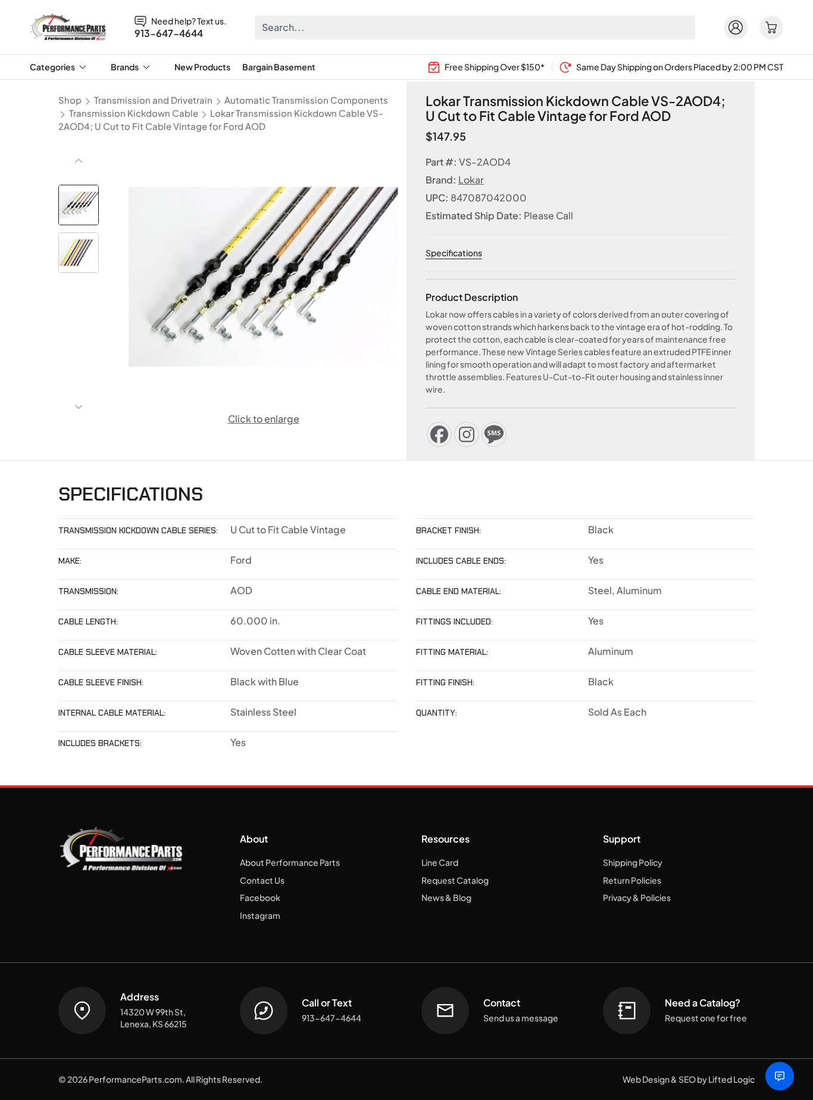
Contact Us (262, 880)
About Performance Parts (290, 862)
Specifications (454, 252)
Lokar (471, 179)
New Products (202, 66)
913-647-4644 (169, 33)
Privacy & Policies (637, 897)
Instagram (260, 915)
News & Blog (446, 897)
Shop (70, 100)
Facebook (260, 897)
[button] (78, 205)
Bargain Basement (278, 66)
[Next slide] (78, 407)
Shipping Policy (632, 862)
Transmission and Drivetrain (153, 100)
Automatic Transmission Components (306, 100)
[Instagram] (466, 434)
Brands (125, 66)
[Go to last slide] (78, 160)
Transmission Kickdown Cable (133, 113)
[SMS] (493, 434)
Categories (52, 66)
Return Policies (632, 880)
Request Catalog (455, 880)
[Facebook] (439, 434)
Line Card (439, 862)
